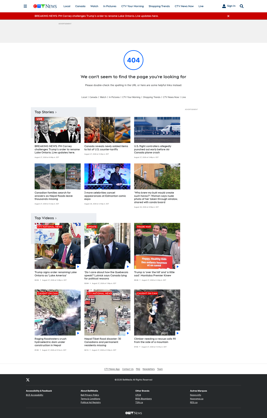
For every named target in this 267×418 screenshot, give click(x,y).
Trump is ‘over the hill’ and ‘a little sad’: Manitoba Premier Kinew (154, 274)
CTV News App (112, 369)
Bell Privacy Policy (90, 395)
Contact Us (128, 369)
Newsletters (149, 369)
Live (201, 6)
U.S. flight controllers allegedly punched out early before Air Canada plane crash (152, 149)
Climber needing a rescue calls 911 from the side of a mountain (155, 340)
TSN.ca (139, 402)
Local (67, 6)
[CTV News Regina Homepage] (45, 6)
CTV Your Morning (132, 6)
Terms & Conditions (90, 398)
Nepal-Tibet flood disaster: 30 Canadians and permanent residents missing (102, 342)
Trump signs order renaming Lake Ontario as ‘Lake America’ (56, 274)
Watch (94, 6)
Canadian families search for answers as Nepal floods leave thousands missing (54, 196)
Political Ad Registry (91, 402)
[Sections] (25, 6)
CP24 (138, 395)
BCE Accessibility (34, 395)
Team (160, 369)
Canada (80, 6)
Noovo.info (195, 395)
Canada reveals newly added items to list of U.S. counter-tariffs (106, 148)
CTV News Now (184, 6)
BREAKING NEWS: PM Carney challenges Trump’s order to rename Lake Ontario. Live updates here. (57, 149)
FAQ (138, 369)
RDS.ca (193, 402)
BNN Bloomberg (143, 398)
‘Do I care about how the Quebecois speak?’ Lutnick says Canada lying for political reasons (106, 275)
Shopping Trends (159, 6)
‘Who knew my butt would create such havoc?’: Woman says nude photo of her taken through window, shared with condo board (156, 197)
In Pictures (109, 6)
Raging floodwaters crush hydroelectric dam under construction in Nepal (50, 342)
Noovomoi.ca (196, 398)
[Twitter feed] (28, 380)
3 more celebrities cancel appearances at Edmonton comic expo (105, 196)
